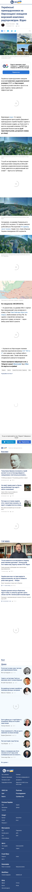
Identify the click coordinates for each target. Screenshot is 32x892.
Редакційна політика (6, 373)
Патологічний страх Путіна (10, 741)
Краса (3, 885)
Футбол (3, 817)
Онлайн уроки (5, 833)
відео (12, 117)
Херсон (9, 370)
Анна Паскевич (10, 24)
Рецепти (4, 856)
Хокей (3, 820)
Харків (17, 804)
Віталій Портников (6, 682)
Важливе (4, 452)
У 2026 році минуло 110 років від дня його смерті (14, 478)
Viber (26, 364)
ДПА (17, 833)
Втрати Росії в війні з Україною (20, 370)
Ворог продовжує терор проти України (11, 583)
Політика (19, 790)
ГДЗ (3, 830)
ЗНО (3, 835)
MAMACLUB (19, 874)
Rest (3, 660)
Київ (3, 804)
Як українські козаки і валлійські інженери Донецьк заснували (11, 689)
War (17, 24)
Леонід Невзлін (5, 726)
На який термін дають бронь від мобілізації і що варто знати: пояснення (11, 487)
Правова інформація (7, 777)
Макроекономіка (20, 866)
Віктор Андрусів (5, 672)
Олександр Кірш (5, 757)
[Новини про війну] (4, 448)
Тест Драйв (5, 845)
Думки (3, 664)
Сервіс (17, 848)
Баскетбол (18, 817)
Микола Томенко (6, 693)
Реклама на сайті (6, 779)
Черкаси (4, 810)
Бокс (17, 820)
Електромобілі (19, 845)
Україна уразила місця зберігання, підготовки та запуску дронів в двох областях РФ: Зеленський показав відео (15, 592)
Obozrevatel (17, 364)
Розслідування (20, 793)
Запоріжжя (4, 807)
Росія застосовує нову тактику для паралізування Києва (11, 669)
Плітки (17, 883)
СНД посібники (5, 838)
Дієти (3, 859)
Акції (3, 848)
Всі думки (4, 762)
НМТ (17, 835)
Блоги (3, 796)
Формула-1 (4, 822)
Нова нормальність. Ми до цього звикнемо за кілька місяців (11, 732)
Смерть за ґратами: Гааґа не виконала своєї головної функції (11, 679)
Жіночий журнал (6, 888)
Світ (3, 793)
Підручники (19, 830)
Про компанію (5, 774)
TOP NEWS (5, 541)
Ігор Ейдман (4, 743)
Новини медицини (6, 874)
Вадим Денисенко (6, 735)
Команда (18, 774)
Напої (17, 856)
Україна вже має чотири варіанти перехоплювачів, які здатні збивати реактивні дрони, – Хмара (14, 578)
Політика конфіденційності (22, 777)
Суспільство (20, 796)
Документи (19, 779)
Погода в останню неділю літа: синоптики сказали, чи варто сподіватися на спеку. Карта (11, 503)
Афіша (3, 883)
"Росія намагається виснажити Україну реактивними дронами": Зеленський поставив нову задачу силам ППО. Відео (15, 562)
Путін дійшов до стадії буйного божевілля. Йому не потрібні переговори (11, 721)
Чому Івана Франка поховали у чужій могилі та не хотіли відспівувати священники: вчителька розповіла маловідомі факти (14, 473)
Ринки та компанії (6, 866)
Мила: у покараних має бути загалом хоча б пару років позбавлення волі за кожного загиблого (10, 753)
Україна (3, 370)
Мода (17, 885)
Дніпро (18, 807)
